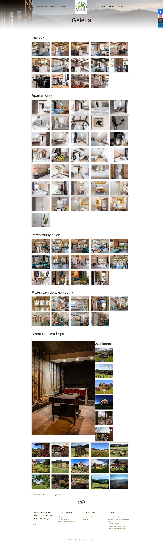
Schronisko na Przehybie (90, 517)
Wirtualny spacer (64, 519)
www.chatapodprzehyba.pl (117, 526)
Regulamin (62, 517)
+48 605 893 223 (114, 524)
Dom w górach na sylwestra (67, 521)
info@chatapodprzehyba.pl (117, 528)
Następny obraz (35, 339)
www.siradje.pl (90, 540)
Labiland (85, 519)
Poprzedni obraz (33, 339)
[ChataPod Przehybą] (81, 14)
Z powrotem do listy (93, 339)
